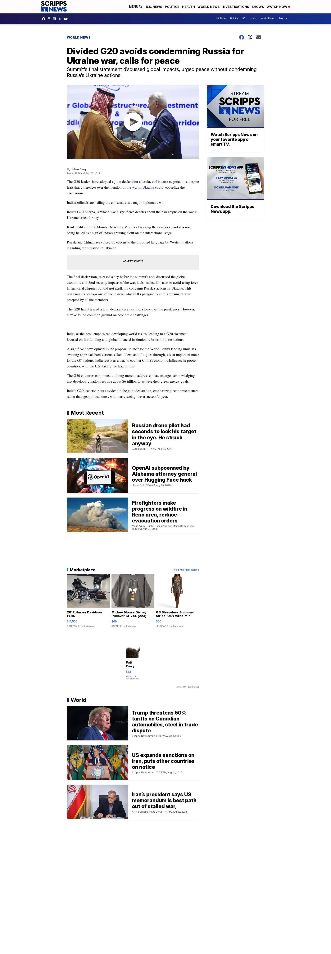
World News (208, 7)
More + (283, 19)
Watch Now (277, 7)
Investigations (235, 7)
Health (188, 7)
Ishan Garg (79, 169)
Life (244, 19)
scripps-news (55, 18)
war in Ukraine (143, 187)
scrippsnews (44, 18)
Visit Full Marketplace (186, 570)
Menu (134, 6)
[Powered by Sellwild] (193, 687)
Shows (258, 7)
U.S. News (154, 7)
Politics (172, 7)
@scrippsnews (67, 18)
